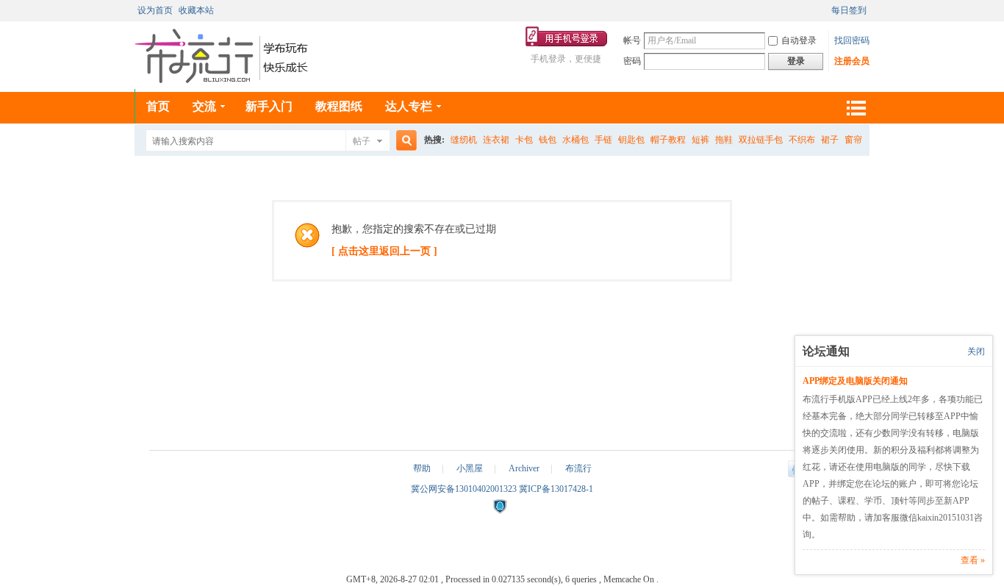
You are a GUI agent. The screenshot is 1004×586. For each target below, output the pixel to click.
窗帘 (853, 140)
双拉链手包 (761, 140)
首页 (158, 106)
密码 (632, 61)
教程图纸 (338, 106)
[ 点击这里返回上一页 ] (384, 251)
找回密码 (851, 40)
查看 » (973, 560)
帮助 (422, 468)
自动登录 (799, 40)
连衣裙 (496, 140)
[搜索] (404, 140)
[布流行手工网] (223, 80)
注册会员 (851, 61)
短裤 (700, 140)
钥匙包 (631, 140)
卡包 (524, 140)
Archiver (524, 468)
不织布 (802, 140)
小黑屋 (469, 468)
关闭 (976, 351)
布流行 (578, 468)
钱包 (547, 140)
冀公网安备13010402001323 (465, 489)
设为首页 (155, 10)
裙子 (830, 140)
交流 (204, 106)
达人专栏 (408, 106)
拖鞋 (724, 140)
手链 (603, 140)
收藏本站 (196, 10)
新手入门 (269, 106)
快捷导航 (855, 108)
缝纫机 (464, 140)
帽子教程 (668, 140)
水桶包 (575, 140)
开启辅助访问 (824, 10)
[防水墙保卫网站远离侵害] (499, 511)
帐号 (632, 40)
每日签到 (849, 10)
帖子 (361, 141)
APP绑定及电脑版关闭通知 (855, 381)
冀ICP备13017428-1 (556, 489)
